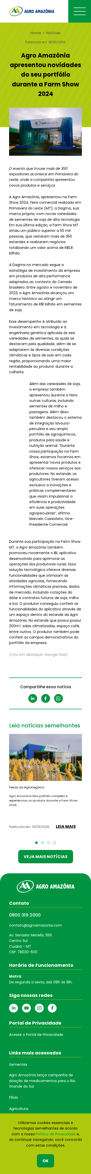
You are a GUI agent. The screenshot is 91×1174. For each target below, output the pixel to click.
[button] (36, 842)
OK (45, 1161)
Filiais (13, 1097)
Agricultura (18, 1108)
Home (36, 32)
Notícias (53, 32)
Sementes (18, 1064)
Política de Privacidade (56, 1134)
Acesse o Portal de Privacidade (36, 1034)
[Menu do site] (79, 11)
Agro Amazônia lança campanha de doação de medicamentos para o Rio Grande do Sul (42, 1081)
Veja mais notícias (45, 857)
